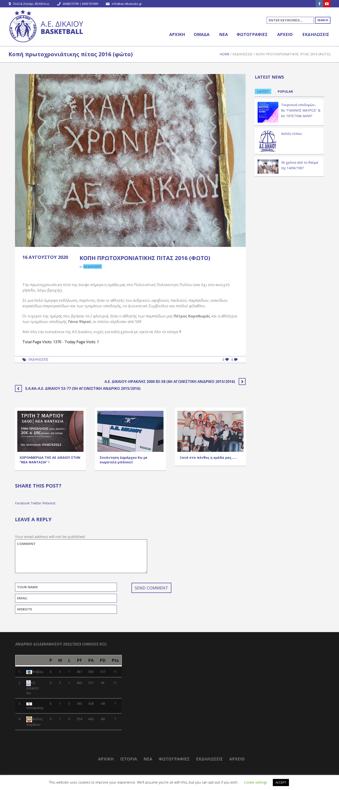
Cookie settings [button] (255, 782)
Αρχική (106, 759)
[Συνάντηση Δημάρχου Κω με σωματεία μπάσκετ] (130, 431)
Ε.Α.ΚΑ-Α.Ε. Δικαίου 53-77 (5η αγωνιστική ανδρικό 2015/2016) (82, 388)
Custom (27, 441)
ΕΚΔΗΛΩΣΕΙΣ (38, 359)
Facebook (22, 503)
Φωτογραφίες (174, 759)
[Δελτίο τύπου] (268, 141)
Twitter (36, 503)
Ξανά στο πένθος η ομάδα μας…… (208, 457)
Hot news (44, 441)
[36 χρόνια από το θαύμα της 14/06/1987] (268, 166)
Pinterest (49, 503)
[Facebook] (319, 3)
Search (322, 20)
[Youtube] (326, 3)
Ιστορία (128, 759)
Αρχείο (237, 759)
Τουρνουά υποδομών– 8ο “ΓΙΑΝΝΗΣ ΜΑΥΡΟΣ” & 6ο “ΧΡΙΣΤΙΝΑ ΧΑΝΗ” (301, 110)
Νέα (24, 447)
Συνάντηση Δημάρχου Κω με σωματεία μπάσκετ (123, 459)
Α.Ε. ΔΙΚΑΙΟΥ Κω (32, 688)
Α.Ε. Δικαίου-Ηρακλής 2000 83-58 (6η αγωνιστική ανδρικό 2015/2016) (169, 381)
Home (224, 54)
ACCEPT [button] (281, 782)
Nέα (147, 759)
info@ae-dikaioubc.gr (127, 4)
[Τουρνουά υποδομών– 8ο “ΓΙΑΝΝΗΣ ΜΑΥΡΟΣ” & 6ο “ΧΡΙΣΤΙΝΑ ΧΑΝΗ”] (268, 112)
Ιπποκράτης (34, 708)
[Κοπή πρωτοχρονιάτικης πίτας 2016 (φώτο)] (130, 160)
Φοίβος (37, 671)
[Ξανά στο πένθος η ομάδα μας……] (210, 431)
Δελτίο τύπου (291, 133)
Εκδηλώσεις (242, 54)
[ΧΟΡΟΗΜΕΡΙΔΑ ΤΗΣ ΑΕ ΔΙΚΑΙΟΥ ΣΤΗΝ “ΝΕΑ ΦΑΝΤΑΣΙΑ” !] (50, 431)
